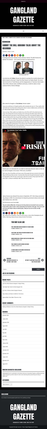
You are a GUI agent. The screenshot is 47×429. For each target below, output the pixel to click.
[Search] (43, 31)
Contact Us (23, 1)
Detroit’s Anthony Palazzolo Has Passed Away (32, 260)
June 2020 (4, 329)
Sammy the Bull (22, 217)
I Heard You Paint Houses (22, 215)
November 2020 (5, 315)
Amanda (5, 51)
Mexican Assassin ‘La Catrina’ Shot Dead (12, 260)
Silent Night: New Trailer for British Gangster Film (22, 232)
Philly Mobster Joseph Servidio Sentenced (20, 244)
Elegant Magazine (28, 427)
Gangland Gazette (23, 15)
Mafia (4, 41)
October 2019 (5, 357)
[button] (4, 55)
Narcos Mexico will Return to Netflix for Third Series (22, 238)
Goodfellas (13, 215)
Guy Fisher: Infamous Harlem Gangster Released (12, 290)
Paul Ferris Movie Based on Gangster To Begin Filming (22, 227)
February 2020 (5, 343)
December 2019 (5, 350)
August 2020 (4, 325)
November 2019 (5, 353)
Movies (8, 41)
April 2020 (4, 336)
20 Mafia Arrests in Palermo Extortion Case (20, 250)
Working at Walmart (6, 306)
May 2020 (4, 332)
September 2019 (5, 360)
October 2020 (5, 319)
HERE (17, 202)
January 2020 (5, 346)
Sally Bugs (8, 217)
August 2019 (4, 364)
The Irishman (29, 217)
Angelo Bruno (8, 215)
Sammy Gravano (14, 217)
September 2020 (5, 322)
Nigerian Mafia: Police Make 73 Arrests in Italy (11, 297)
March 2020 (4, 339)
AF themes (35, 427)
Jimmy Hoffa (31, 215)
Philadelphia (36, 215)
